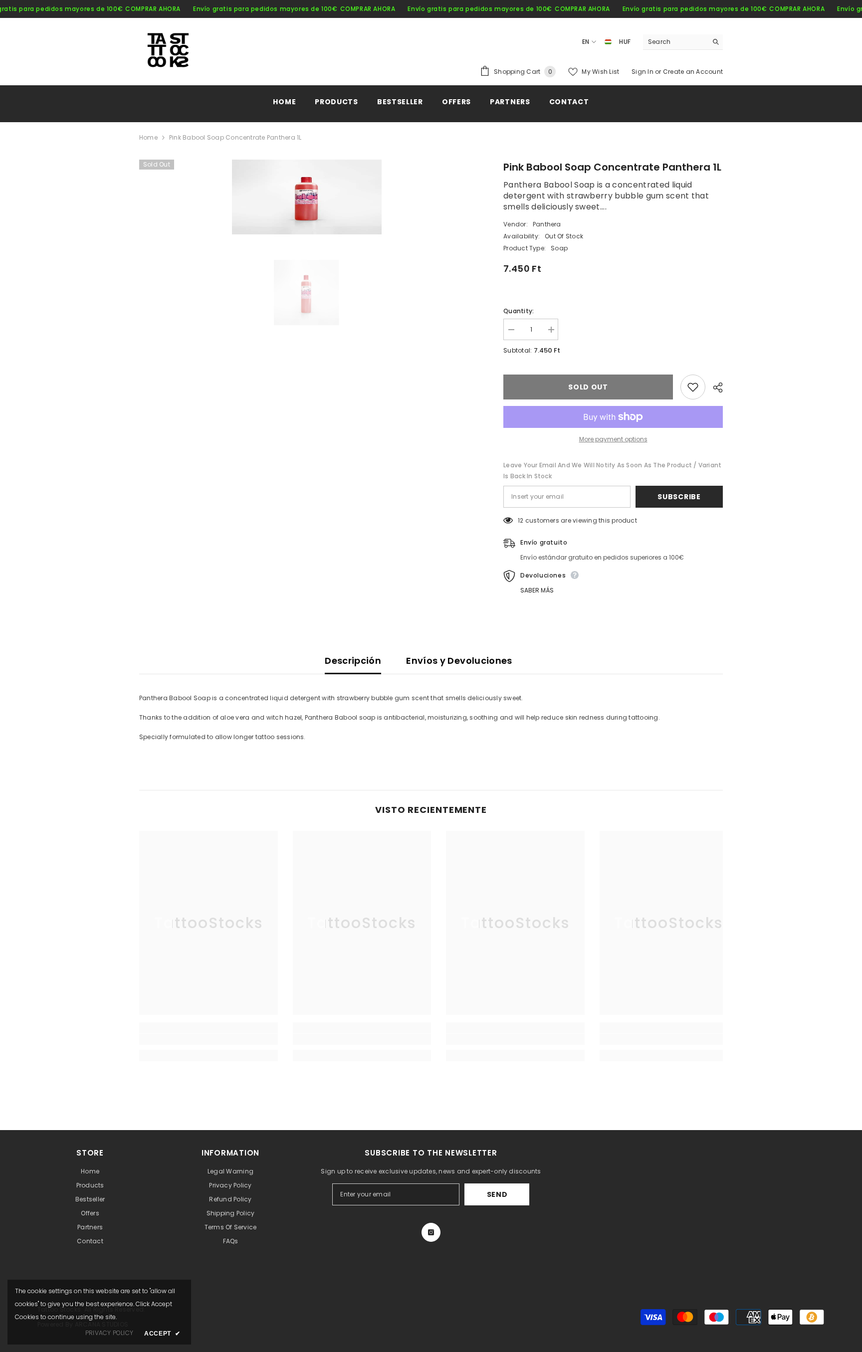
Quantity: (518, 311)
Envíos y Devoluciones (459, 660)
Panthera (547, 224)
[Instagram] (431, 1232)
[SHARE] (714, 387)
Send (497, 1194)
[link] (208, 1039)
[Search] (683, 42)
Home (148, 137)
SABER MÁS (537, 590)
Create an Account (693, 71)
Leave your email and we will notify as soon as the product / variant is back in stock (612, 470)
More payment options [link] (613, 439)
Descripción (353, 660)
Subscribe (678, 497)
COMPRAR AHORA (153, 8)
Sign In (643, 71)
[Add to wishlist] (692, 387)
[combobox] (675, 41)
